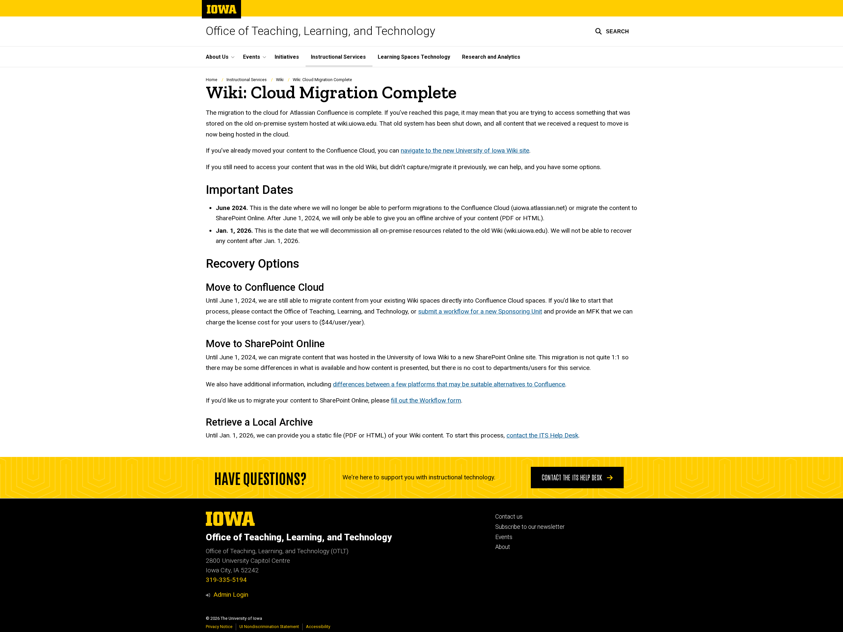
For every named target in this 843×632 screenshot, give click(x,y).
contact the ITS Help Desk (542, 435)
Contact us (509, 516)
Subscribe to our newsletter (529, 527)
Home (211, 79)
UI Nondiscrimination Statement (269, 626)
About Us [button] (217, 57)
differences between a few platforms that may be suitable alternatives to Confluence (449, 384)
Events (503, 537)
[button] (612, 31)
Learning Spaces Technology (414, 57)
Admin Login (230, 594)
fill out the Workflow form (426, 400)
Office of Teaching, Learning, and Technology (320, 31)
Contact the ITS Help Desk (573, 477)
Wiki (280, 79)
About (502, 547)
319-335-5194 (226, 580)
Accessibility (318, 626)
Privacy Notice (219, 626)
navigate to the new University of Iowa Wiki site (465, 150)
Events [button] (251, 57)
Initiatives (287, 57)
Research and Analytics (491, 57)
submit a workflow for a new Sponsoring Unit (480, 311)
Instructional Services (338, 57)
